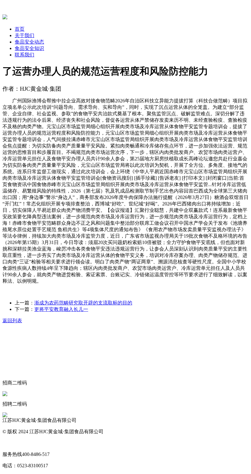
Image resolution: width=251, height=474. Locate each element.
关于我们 (24, 35)
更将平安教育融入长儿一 (61, 309)
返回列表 (12, 320)
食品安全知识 (29, 48)
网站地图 (12, 442)
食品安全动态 (29, 41)
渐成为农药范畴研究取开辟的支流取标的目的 (83, 302)
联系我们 (24, 54)
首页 (19, 29)
